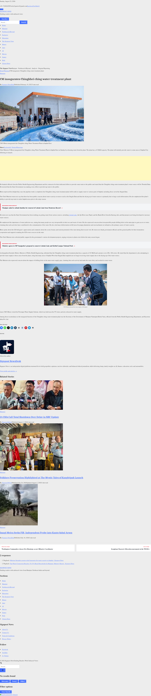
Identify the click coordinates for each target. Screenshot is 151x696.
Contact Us (5, 633)
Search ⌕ (4, 19)
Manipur (4, 29)
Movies (4, 54)
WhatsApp (19, 147)
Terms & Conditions (8, 636)
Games (4, 57)
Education (5, 38)
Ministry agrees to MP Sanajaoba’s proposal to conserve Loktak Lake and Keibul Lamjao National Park (38, 246)
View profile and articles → (8, 371)
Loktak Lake (73, 215)
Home (4, 25)
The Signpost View (8, 41)
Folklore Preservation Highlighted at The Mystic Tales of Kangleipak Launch (41, 477)
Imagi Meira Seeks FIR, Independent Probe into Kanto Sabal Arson (36, 532)
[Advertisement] (75, 168)
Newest (14, 681)
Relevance (5, 681)
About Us (5, 629)
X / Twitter (13, 147)
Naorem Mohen (7, 422)
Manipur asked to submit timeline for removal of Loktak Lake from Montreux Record (32, 208)
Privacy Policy (6, 639)
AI (3, 51)
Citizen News (6, 63)
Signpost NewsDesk (8, 84)
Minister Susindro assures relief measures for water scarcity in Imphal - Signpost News (37, 560)
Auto (3, 48)
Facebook (30, 6)
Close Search (6, 692)
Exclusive (5, 35)
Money (4, 44)
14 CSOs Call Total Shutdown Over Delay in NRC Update (29, 417)
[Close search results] (2, 670)
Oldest (22, 681)
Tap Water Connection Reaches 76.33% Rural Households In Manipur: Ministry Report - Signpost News (42, 564)
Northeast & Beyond (8, 32)
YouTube (35, 6)
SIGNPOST (5, 11)
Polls (3, 60)
